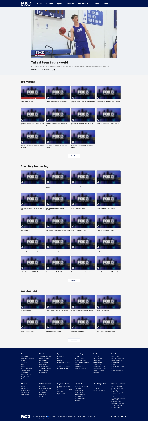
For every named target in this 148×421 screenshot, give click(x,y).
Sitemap (23, 379)
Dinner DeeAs (97, 360)
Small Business (25, 394)
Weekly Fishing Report (63, 366)
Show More (74, 156)
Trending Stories (43, 390)
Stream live (96, 388)
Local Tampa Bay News (28, 358)
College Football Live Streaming (117, 389)
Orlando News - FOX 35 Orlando (63, 387)
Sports (59, 354)
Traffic (77, 356)
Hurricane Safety (43, 366)
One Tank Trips (97, 362)
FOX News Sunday (26, 375)
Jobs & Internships (80, 390)
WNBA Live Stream (116, 405)
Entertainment (45, 384)
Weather (42, 354)
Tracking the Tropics (45, 368)
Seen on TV (24, 372)
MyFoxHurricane (43, 370)
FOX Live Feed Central (117, 366)
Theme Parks (97, 364)
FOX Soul (113, 364)
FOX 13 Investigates (26, 368)
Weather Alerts (43, 364)
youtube (122, 416)
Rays (58, 358)
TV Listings (78, 388)
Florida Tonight (97, 358)
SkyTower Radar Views (45, 356)
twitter (115, 416)
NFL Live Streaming (116, 386)
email (125, 416)
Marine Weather (43, 362)
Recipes (77, 364)
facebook (111, 416)
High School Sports (62, 368)
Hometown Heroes (80, 360)
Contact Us (78, 400)
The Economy (25, 392)
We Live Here (98, 354)
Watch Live (115, 354)
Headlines (42, 386)
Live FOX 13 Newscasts (117, 358)
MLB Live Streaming (117, 392)
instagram (118, 416)
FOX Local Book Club (45, 388)
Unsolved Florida (25, 370)
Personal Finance (26, 390)
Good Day (79, 354)
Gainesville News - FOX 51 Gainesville (64, 390)
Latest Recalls (25, 388)
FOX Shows (42, 392)
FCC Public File (79, 396)
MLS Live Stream (116, 407)
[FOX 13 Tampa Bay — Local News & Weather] (27, 4)
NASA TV (113, 368)
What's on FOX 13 (44, 394)
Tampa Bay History (98, 370)
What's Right (96, 356)
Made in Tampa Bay (99, 366)
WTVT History (79, 392)
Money (23, 384)
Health (23, 364)
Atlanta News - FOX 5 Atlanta (63, 394)
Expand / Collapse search (126, 3)
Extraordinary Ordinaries (82, 362)
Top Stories (24, 356)
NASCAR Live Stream (117, 394)
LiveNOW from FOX (116, 360)
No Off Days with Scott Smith (63, 363)
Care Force (96, 372)
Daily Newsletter (25, 377)
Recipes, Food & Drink (99, 368)
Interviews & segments (99, 390)
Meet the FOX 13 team (81, 386)
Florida (23, 360)
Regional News (63, 384)
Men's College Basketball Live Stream (118, 398)
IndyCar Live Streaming (117, 396)
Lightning (59, 360)
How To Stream (115, 356)
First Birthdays (79, 366)
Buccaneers (60, 356)
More (106, 4)
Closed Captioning (80, 394)
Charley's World (79, 358)
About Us (78, 384)
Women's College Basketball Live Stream (117, 402)
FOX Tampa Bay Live (117, 370)
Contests (41, 396)
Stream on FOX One (119, 384)
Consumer (24, 362)
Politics (23, 366)
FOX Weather (43, 372)
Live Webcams (43, 360)
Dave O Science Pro (80, 368)
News (23, 354)
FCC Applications (80, 398)
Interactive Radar (44, 358)
